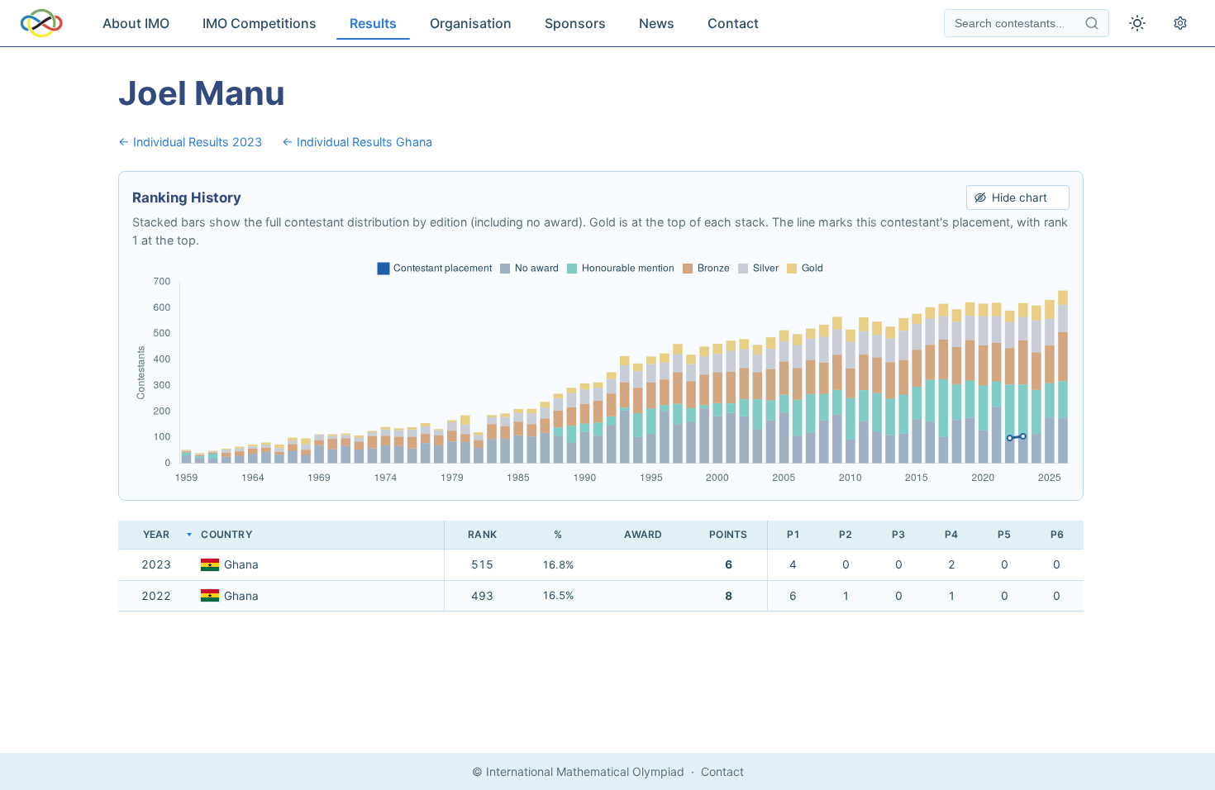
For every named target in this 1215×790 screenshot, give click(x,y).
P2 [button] (845, 534)
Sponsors (575, 23)
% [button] (558, 534)
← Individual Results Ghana (357, 142)
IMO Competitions (259, 23)
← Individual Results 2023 (190, 142)
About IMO (135, 23)
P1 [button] (793, 534)
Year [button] (156, 534)
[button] (319, 535)
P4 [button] (951, 534)
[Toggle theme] (1137, 23)
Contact (733, 23)
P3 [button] (898, 534)
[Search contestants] (1091, 23)
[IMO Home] (41, 23)
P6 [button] (1057, 534)
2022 (156, 595)
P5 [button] (1004, 534)
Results (373, 23)
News (656, 23)
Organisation (471, 23)
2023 (156, 564)
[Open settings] (1180, 23)
